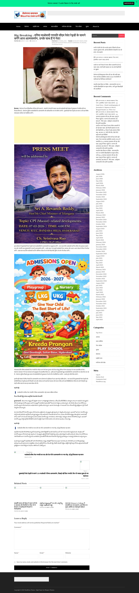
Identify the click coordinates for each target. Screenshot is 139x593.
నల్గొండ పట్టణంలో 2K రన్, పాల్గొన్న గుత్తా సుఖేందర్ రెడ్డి (51, 504)
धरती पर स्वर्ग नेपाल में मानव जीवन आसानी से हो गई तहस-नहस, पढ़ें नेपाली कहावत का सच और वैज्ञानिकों (108, 128)
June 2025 (99, 206)
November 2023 (101, 249)
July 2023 (99, 258)
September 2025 (101, 199)
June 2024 (99, 233)
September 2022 (101, 281)
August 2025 (100, 201)
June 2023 (99, 261)
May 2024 (99, 236)
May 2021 (99, 317)
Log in (98, 375)
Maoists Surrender (73, 42)
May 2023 (99, 263)
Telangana (83, 42)
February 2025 (101, 215)
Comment (18, 527)
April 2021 (99, 320)
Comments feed (101, 379)
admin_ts (34, 41)
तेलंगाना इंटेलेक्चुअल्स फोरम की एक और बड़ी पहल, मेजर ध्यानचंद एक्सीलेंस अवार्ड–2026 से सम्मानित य (108, 139)
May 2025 (99, 208)
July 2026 (99, 176)
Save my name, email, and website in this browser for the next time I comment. (42, 562)
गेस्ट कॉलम (79, 26)
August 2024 (100, 229)
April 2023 (99, 265)
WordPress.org (101, 382)
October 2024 (100, 224)
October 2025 (100, 197)
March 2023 (100, 267)
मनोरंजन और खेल (66, 26)
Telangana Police (57, 44)
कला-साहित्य (54, 26)
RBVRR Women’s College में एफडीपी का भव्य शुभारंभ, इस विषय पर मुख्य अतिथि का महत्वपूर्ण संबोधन (76, 505)
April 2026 (99, 183)
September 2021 (101, 308)
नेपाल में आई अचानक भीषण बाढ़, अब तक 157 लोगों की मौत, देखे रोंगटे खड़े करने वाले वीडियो (108, 132)
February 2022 (101, 297)
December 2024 (101, 220)
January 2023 (100, 272)
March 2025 (100, 213)
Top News (60, 41)
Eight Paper (39, 590)
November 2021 (101, 304)
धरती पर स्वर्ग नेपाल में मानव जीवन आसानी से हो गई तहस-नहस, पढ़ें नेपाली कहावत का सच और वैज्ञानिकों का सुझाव (107, 67)
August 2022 (100, 283)
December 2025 (101, 192)
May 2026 (99, 181)
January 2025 (100, 217)
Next (86, 471)
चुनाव (87, 26)
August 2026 (100, 174)
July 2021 (99, 313)
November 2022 (101, 276)
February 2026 (101, 188)
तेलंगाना (26, 26)
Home (18, 26)
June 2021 (99, 315)
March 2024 (100, 240)
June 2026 (99, 179)
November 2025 (101, 195)
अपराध (45, 26)
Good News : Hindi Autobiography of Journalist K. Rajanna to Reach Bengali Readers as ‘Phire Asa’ (108, 107)
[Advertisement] (51, 129)
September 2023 (101, 254)
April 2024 (99, 238)
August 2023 (100, 256)
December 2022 (101, 274)
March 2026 (100, 186)
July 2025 (99, 204)
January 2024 (100, 245)
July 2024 (99, 231)
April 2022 (99, 292)
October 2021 (100, 306)
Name (16, 553)
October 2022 (100, 279)
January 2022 (100, 299)
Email (42, 553)
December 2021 (101, 301)
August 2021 (100, 311)
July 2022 (99, 286)
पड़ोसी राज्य (36, 26)
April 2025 (99, 211)
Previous (28, 452)
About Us (96, 26)
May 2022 (99, 290)
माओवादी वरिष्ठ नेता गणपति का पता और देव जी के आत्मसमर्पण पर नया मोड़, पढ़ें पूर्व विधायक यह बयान (43, 428)
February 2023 (101, 270)
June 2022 (99, 288)
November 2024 (101, 222)
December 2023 (101, 247)
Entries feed (100, 377)
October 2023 (100, 251)
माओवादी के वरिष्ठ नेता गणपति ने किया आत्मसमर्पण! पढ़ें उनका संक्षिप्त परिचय (37, 392)
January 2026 (100, 190)
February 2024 (101, 242)
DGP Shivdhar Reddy (61, 42)
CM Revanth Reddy (78, 41)
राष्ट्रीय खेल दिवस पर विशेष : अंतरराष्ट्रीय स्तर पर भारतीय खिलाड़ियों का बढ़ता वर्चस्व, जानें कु (107, 153)
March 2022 (100, 295)
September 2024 (101, 226)
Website (68, 553)
